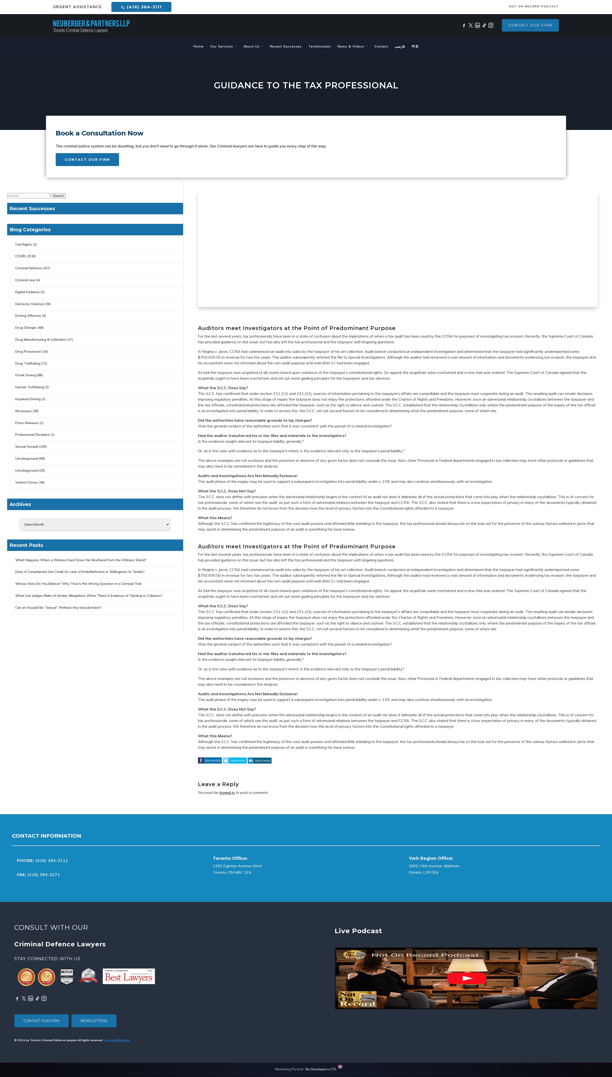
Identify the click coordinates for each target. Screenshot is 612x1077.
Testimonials (319, 46)
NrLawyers (23, 411)
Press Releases (27, 423)
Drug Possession (28, 351)
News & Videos (352, 46)
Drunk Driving (25, 375)
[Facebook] (464, 25)
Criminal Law (25, 280)
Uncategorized (26, 458)
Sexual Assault (26, 446)
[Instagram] (491, 25)
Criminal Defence (28, 268)
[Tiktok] (484, 25)
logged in (227, 792)
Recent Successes (286, 46)
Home (198, 46)
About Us (252, 46)
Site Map (124, 1040)
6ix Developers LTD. (321, 1069)
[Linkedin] (477, 25)
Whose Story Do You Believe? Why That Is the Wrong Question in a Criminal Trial (78, 584)
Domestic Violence (29, 304)
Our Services (222, 46)
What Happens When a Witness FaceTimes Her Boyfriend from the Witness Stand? (80, 560)
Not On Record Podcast (534, 6)
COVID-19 (23, 256)
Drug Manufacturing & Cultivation (40, 339)
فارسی (400, 46)
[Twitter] (471, 25)
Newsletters (94, 1021)
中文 (415, 46)
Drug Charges (26, 327)
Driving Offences (28, 315)
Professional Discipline (32, 434)
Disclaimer (110, 1040)
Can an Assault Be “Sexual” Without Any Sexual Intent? (58, 607)
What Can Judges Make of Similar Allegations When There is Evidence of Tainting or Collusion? (88, 595)
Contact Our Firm (530, 25)
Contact (381, 46)
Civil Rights (23, 244)
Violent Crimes (26, 482)
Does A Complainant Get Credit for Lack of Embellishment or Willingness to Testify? (80, 572)
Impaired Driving (28, 399)
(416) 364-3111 (143, 7)
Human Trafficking (29, 387)
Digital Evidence (27, 292)
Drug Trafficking (27, 363)
